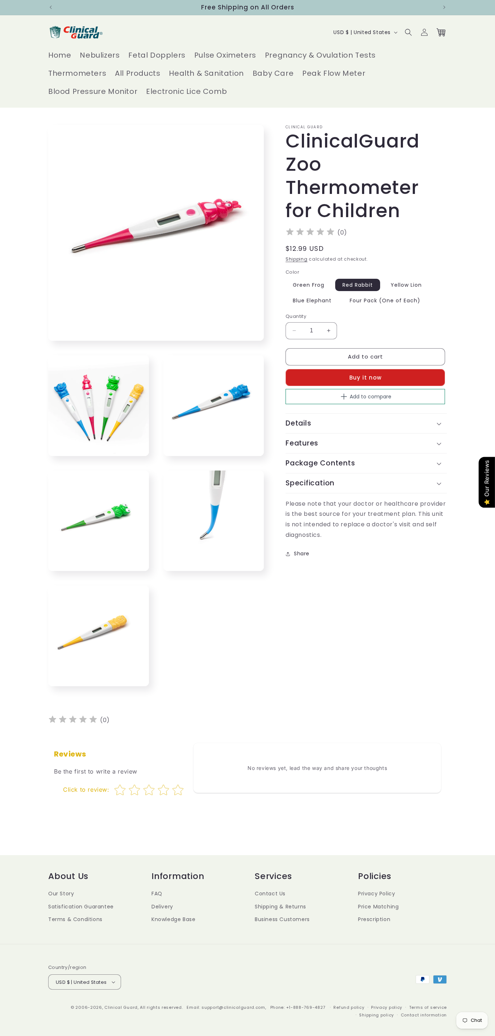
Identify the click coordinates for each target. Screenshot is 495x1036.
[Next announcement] (444, 7)
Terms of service (428, 1007)
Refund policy (348, 1007)
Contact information (424, 1015)
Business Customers (282, 919)
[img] (310, 233)
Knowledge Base (173, 919)
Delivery (162, 906)
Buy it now (365, 377)
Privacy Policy (376, 893)
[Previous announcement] (51, 7)
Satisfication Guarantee (81, 906)
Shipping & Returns (280, 906)
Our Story (61, 893)
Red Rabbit (357, 285)
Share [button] (301, 553)
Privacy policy (386, 1007)
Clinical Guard (121, 1007)
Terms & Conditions (75, 919)
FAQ (156, 893)
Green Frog (308, 285)
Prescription (374, 919)
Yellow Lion (406, 285)
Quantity (296, 316)
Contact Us (270, 893)
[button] (408, 32)
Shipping (297, 259)
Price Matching (378, 906)
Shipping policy (376, 1015)
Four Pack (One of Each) (385, 300)
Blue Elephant (312, 300)
